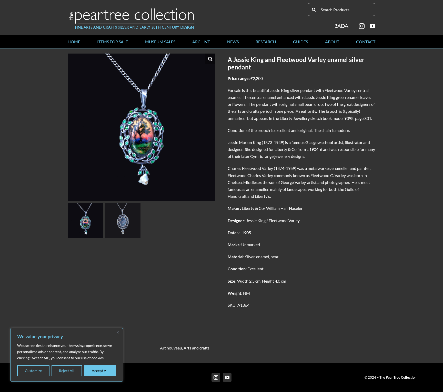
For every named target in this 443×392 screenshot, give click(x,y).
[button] (210, 59)
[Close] (118, 332)
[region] (66, 355)
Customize (33, 370)
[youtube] (372, 26)
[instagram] (362, 26)
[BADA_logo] (342, 24)
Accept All (100, 370)
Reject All (66, 370)
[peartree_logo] (132, 9)
